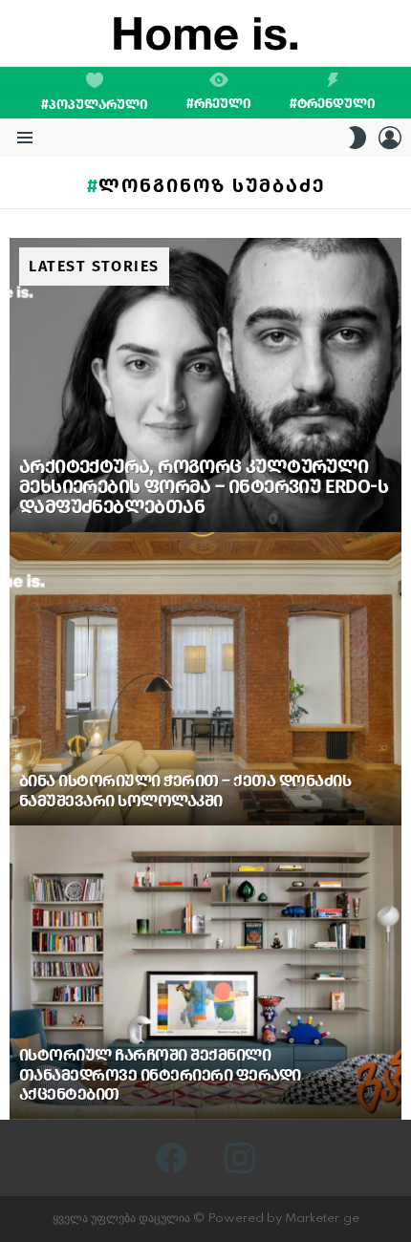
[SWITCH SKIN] (357, 137)
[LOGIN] (390, 137)
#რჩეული (218, 103)
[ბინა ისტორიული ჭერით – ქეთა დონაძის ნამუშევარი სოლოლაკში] (205, 679)
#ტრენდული (333, 103)
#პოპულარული (94, 104)
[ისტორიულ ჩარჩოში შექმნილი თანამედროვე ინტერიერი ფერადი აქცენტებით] (205, 972)
